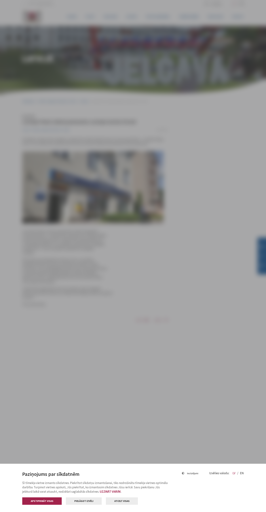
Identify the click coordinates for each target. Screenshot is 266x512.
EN (242, 473)
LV (234, 473)
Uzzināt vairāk (110, 492)
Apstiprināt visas (42, 501)
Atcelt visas (122, 501)
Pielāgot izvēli (83, 501)
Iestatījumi (192, 473)
